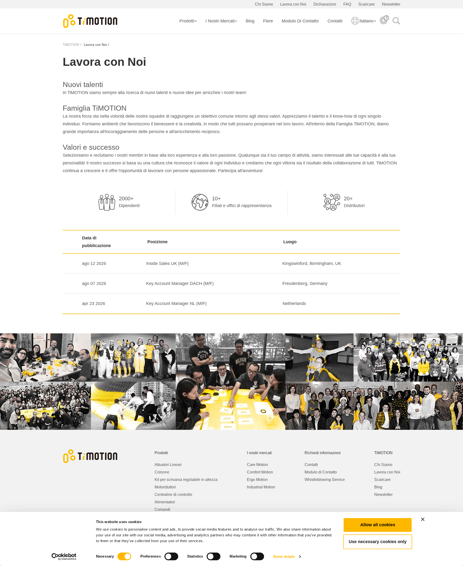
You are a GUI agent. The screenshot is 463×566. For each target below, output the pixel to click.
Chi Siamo (264, 4)
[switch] (171, 556)
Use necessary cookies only (378, 541)
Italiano (367, 21)
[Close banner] (422, 519)
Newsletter (391, 4)
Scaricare (366, 4)
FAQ (347, 4)
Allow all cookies (377, 524)
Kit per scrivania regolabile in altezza (186, 480)
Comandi (162, 509)
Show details (284, 556)
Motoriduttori (165, 487)
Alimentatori (165, 502)
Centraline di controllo (173, 494)
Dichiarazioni (324, 4)
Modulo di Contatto (300, 21)
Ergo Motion (257, 480)
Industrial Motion (261, 487)
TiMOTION (71, 45)
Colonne (162, 472)
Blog (250, 21)
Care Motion (257, 465)
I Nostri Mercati (220, 21)
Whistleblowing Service (325, 480)
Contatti (334, 21)
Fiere (268, 21)
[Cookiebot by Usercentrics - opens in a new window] (64, 556)
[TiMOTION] (90, 21)
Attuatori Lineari (168, 465)
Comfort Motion (260, 472)
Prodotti (186, 21)
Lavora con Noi (293, 4)
